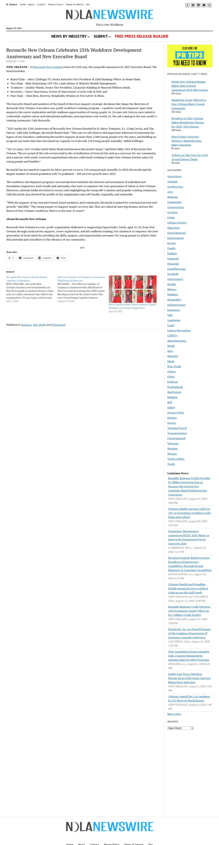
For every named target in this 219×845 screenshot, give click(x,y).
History (172, 289)
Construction (175, 207)
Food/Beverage (176, 269)
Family (171, 248)
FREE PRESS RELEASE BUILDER (141, 36)
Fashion (172, 253)
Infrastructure (176, 305)
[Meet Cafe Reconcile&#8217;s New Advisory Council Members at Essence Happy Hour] (133, 289)
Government (175, 279)
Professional (58, 325)
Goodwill (172, 274)
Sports (171, 423)
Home (23, 4)
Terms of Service (75, 4)
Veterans (172, 443)
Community (174, 202)
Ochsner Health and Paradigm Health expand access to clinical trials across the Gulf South (188, 588)
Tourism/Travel (177, 428)
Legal (170, 325)
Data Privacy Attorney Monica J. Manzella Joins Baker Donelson (186, 141)
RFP (169, 402)
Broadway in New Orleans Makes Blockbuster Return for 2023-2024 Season (187, 122)
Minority (172, 356)
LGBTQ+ (172, 335)
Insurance (173, 310)
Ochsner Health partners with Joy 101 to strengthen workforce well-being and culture (189, 513)
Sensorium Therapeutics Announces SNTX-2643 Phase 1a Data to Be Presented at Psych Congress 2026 (188, 537)
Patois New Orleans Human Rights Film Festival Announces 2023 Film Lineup (189, 86)
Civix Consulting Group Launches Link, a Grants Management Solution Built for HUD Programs (188, 656)
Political (172, 382)
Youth (171, 464)
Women (172, 454)
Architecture (175, 186)
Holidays (172, 294)
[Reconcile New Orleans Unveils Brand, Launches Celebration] (31, 289)
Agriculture (174, 176)
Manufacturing (176, 341)
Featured (172, 258)
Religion (172, 397)
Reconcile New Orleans (48, 67)
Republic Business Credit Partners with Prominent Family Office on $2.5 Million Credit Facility (189, 611)
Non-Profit (39, 325)
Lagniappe (173, 320)
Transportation (177, 433)
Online (171, 371)
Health (171, 284)
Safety (171, 407)
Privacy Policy (56, 4)
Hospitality (174, 299)
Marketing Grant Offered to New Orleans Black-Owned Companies (188, 104)
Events (171, 243)
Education (173, 228)
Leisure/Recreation (179, 330)
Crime (171, 217)
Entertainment (176, 233)
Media (171, 346)
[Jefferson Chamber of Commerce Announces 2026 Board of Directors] (83, 289)
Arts (170, 192)
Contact (41, 4)
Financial (173, 264)
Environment (175, 238)
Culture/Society (177, 222)
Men (170, 351)
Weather (172, 448)
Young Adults (175, 459)
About (31, 4)
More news (174, 714)
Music (171, 361)
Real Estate (174, 392)
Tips (88, 4)
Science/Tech (175, 412)
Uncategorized (176, 438)
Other (171, 377)
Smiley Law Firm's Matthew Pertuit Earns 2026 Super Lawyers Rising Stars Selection (189, 678)
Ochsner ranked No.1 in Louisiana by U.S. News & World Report (189, 698)
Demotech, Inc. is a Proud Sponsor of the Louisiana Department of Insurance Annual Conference (189, 633)
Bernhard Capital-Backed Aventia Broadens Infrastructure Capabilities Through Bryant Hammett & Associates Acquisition (189, 564)
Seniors (172, 418)
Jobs (170, 315)
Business (26, 325)
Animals (172, 181)
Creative (172, 212)
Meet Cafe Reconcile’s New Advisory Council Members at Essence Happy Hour (132, 306)
